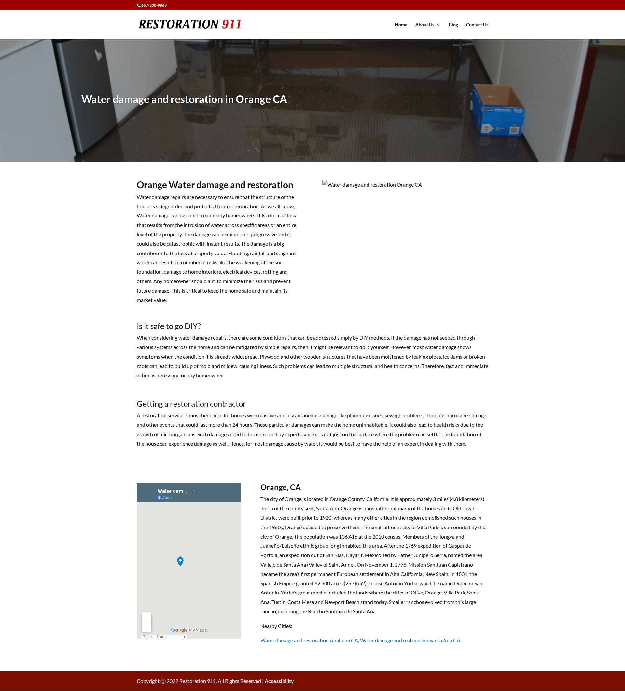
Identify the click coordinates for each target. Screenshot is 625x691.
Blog (453, 24)
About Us (424, 24)
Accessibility (279, 681)
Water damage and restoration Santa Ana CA (410, 640)
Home (401, 24)
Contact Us (477, 24)
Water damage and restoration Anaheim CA (309, 640)
